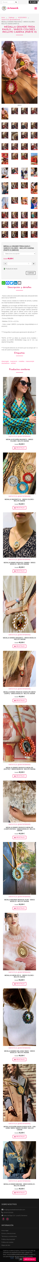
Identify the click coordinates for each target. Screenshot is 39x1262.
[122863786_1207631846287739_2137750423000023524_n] (14, 111)
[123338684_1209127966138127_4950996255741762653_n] (24, 135)
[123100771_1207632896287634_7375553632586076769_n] (24, 125)
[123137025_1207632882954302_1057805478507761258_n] (5, 125)
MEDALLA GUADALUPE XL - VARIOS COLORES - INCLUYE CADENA (19, 976)
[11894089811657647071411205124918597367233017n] (34, 188)
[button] (33, 2)
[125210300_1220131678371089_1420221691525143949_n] (5, 224)
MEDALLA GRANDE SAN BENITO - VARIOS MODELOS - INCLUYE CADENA (19, 638)
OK (21, 1259)
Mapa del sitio (6, 1245)
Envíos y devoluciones (9, 1233)
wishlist (13, 363)
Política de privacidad (8, 1239)
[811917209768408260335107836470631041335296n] (24, 156)
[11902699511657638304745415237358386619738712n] (14, 185)
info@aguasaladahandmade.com (14, 1209)
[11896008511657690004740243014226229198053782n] (24, 200)
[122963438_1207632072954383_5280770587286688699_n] (14, 125)
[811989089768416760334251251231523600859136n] (34, 159)
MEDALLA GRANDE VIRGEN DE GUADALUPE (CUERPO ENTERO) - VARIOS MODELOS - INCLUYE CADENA (19, 829)
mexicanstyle (30, 361)
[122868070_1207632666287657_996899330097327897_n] (34, 125)
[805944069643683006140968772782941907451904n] (5, 158)
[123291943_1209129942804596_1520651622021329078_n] (14, 146)
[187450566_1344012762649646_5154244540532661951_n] (14, 234)
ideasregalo (5, 361)
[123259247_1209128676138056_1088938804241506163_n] (5, 146)
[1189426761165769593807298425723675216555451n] (5, 215)
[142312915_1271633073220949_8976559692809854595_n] (24, 224)
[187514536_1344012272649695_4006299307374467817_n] (5, 234)
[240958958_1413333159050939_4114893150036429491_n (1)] (34, 234)
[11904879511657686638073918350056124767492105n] (14, 200)
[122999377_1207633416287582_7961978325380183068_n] (24, 111)
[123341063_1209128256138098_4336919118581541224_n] (34, 135)
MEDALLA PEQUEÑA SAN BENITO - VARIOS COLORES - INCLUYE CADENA (19, 440)
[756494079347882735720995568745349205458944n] (34, 172)
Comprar (30, 273)
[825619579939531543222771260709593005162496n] (5, 173)
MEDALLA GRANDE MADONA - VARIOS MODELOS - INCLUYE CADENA (20, 1184)
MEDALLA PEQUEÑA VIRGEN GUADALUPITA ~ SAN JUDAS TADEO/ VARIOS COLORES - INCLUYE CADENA (20, 1128)
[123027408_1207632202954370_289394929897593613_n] (34, 111)
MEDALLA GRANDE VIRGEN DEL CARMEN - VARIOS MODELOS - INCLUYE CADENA (19, 563)
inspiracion (13, 361)
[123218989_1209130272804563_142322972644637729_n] (24, 146)
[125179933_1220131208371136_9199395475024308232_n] (24, 215)
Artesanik (12, 8)
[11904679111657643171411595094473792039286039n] (24, 185)
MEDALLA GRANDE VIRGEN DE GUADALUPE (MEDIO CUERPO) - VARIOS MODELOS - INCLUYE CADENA (19, 692)
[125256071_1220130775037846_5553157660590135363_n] (14, 215)
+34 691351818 (8, 1212)
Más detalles (20, 448)
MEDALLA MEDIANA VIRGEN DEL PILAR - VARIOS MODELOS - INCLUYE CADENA (19, 900)
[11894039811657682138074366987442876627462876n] (5, 203)
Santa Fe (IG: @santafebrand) (19, 436)
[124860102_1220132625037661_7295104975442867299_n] (34, 215)
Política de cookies (7, 1242)
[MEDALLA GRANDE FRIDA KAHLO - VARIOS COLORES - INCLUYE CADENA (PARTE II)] (20, 72)
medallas (21, 361)
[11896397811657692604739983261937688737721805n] (34, 203)
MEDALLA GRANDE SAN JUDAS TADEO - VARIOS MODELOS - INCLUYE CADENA (19, 1051)
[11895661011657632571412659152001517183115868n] (5, 188)
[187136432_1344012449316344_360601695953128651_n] (24, 234)
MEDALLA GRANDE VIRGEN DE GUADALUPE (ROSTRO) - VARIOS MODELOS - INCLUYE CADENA (19, 768)
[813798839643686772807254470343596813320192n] (34, 146)
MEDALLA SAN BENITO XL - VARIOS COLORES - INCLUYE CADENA (19, 500)
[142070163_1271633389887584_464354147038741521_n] (34, 224)
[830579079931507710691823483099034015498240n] (14, 156)
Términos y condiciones (9, 1236)
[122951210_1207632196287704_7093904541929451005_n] (5, 135)
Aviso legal (5, 1230)
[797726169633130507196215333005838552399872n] (14, 171)
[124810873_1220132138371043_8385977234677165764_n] (14, 224)
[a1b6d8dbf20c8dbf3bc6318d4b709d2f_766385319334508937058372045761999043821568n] (14, 136)
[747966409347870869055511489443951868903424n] (24, 173)
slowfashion (6, 363)
